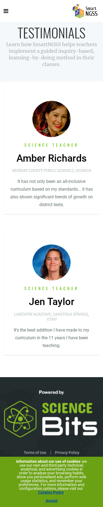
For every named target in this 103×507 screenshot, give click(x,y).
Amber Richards (51, 158)
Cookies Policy (51, 492)
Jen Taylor (51, 302)
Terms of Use (35, 453)
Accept (52, 500)
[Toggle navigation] (6, 11)
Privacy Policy (67, 453)
